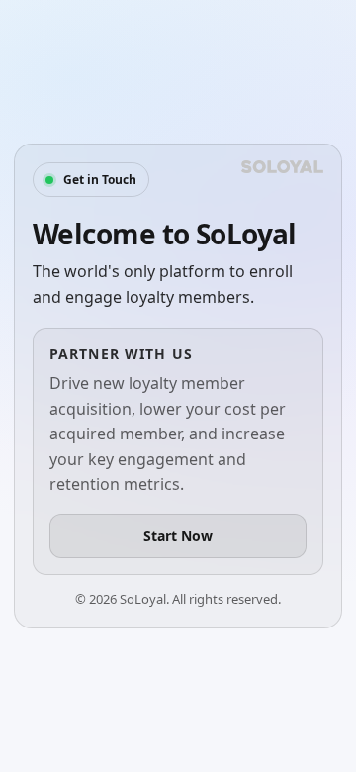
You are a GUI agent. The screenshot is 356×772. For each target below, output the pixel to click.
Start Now (178, 536)
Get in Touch (99, 179)
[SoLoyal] (282, 166)
